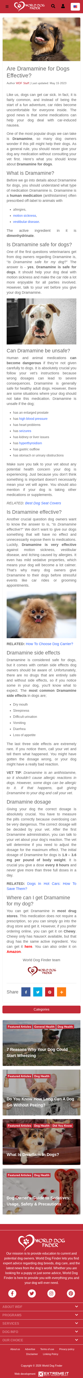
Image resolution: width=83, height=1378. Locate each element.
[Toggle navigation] (7, 6)
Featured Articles (19, 1026)
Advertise (30, 1349)
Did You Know (62, 1125)
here (28, 947)
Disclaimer (32, 1354)
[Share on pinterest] (49, 991)
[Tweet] (37, 991)
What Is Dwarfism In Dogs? (33, 1154)
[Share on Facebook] (25, 991)
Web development (25, 1373)
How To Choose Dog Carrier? (49, 644)
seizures (25, 431)
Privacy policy (66, 1349)
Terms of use (47, 1349)
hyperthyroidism (30, 443)
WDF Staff (23, 83)
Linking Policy (50, 1354)
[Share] (61, 991)
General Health (44, 1026)
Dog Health (65, 1026)
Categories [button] (41, 1009)
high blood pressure (33, 418)
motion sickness (24, 215)
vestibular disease (26, 221)
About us (15, 1349)
